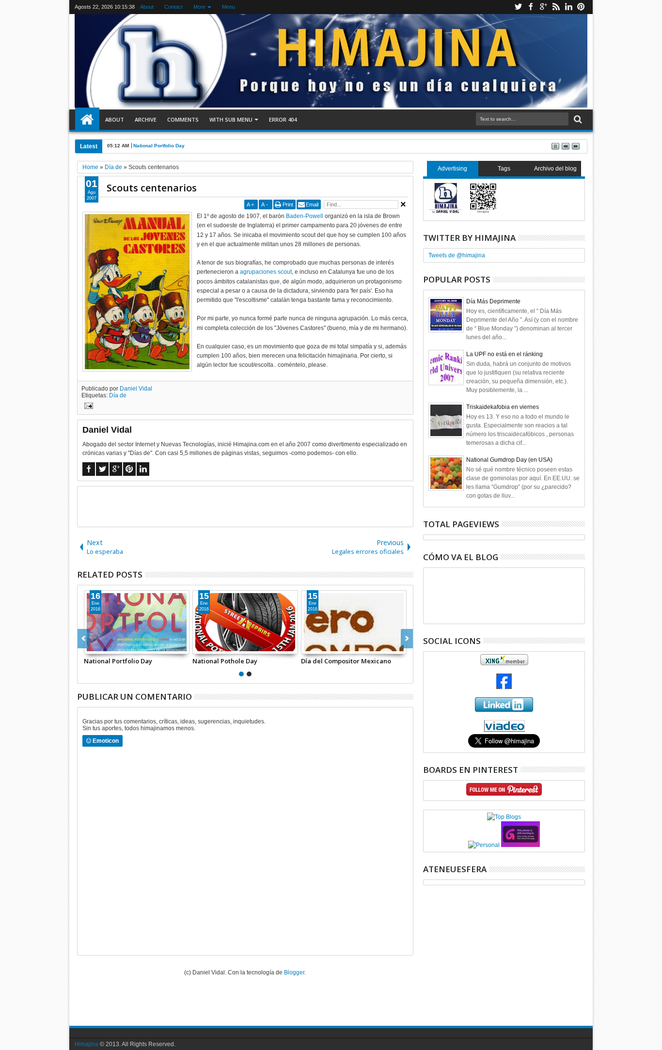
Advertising (452, 168)
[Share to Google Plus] (113, 646)
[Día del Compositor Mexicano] (354, 622)
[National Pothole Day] (245, 622)
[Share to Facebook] (91, 646)
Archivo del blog (555, 168)
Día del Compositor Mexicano (346, 661)
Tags (504, 168)
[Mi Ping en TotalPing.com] (520, 845)
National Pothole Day (224, 661)
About (147, 7)
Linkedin (568, 7)
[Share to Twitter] (102, 646)
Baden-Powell (305, 216)
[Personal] (484, 845)
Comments (183, 119)
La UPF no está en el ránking (504, 354)
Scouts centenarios (152, 187)
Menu (228, 7)
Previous (407, 638)
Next (84, 638)
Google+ (543, 7)
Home (87, 120)
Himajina (86, 1044)
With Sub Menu (230, 119)
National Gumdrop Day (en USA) (509, 459)
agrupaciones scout (266, 271)
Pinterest (581, 7)
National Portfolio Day (159, 145)
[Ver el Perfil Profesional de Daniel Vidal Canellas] (504, 729)
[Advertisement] (245, 505)
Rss (556, 7)
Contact (173, 7)
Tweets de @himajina (456, 255)
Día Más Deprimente (493, 301)
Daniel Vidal (136, 388)
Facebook (530, 7)
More (199, 7)
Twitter (518, 7)
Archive (146, 119)
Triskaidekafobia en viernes (502, 407)
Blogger (294, 972)
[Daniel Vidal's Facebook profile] (504, 687)
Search (576, 119)
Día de (117, 395)
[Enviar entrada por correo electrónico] (87, 407)
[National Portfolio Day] (137, 622)
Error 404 (283, 119)
